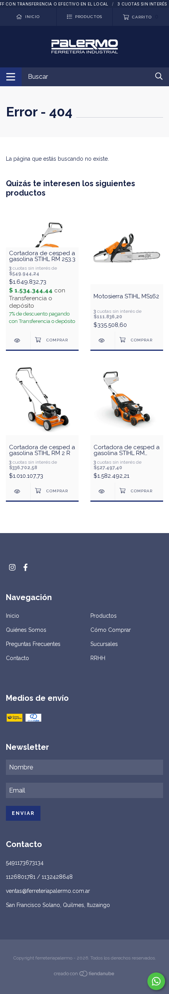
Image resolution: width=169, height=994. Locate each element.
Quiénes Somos (26, 630)
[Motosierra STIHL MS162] (102, 340)
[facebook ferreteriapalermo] (25, 567)
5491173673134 (25, 863)
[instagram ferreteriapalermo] (12, 567)
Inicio (12, 616)
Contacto (17, 658)
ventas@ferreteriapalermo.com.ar (48, 891)
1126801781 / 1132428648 (39, 877)
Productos (103, 616)
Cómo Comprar (110, 630)
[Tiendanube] (84, 975)
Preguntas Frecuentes (33, 644)
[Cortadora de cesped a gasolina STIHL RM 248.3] (102, 491)
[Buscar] (159, 76)
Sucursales (104, 644)
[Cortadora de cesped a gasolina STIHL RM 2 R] (18, 491)
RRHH (97, 658)
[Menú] (11, 76)
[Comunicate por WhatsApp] (156, 981)
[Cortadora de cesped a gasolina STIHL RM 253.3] (18, 340)
